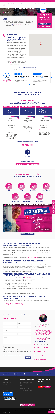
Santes (37, 328)
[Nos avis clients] (53, 213)
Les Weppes (42, 326)
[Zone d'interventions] (53, 210)
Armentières (42, 339)
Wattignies (9, 64)
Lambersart (36, 337)
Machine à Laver (27, 201)
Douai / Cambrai (11, 6)
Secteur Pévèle (21, 3)
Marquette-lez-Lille (48, 335)
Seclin (49, 328)
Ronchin (41, 331)
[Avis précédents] (13, 77)
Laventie (50, 331)
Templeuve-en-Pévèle (41, 329)
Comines (49, 337)
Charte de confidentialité (46, 410)
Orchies (41, 328)
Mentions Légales (6, 412)
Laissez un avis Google (40, 357)
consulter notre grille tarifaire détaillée (27, 164)
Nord (9, 3)
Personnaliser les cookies (8, 390)
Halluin (41, 337)
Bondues (42, 338)
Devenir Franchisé (6, 386)
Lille (11, 3)
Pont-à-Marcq (48, 326)
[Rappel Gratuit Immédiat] (53, 201)
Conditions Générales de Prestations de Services (31, 410)
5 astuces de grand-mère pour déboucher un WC (14, 303)
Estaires (44, 337)
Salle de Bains (15, 201)
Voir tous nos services (27, 233)
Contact (20, 6)
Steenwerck (44, 333)
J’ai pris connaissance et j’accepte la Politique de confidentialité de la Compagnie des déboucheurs (16, 346)
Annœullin (45, 328)
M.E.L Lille (15, 3)
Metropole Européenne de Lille (41, 332)
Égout (21, 190)
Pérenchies (47, 338)
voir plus (22, 77)
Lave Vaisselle (39, 201)
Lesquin (48, 329)
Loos (44, 331)
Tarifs (17, 6)
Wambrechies (40, 335)
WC (9, 190)
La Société (5, 384)
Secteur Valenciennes (29, 3)
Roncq (35, 335)
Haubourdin (43, 330)
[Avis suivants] (51, 77)
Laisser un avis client (7, 382)
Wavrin (49, 334)
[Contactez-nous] (53, 204)
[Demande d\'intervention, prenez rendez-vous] (53, 207)
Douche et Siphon (46, 190)
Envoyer (28, 357)
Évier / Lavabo (33, 190)
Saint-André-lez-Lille (43, 334)
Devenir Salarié (5, 388)
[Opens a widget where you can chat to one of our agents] (51, 412)
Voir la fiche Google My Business (42, 355)
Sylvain (43, 325)
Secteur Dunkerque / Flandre (40, 3)
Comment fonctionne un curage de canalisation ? (14, 304)
